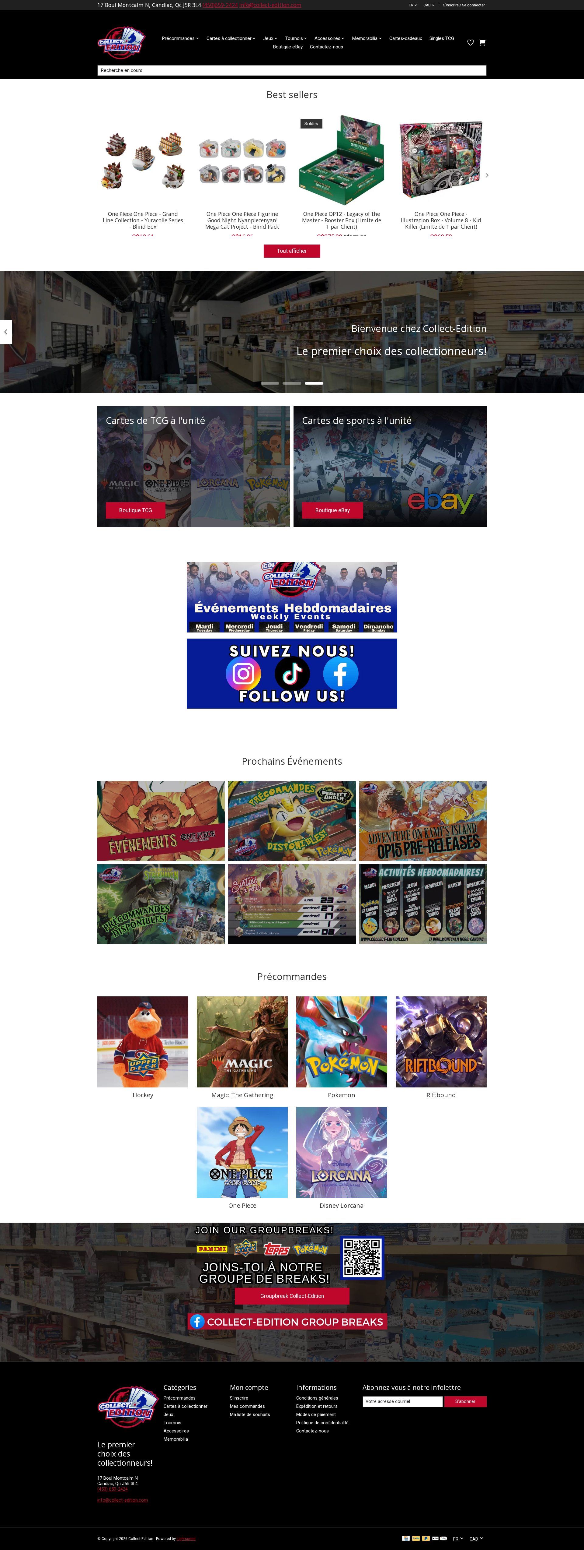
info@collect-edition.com (270, 5)
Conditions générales (317, 1398)
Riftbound (441, 1095)
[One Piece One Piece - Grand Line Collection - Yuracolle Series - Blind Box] (142, 160)
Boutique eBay (288, 47)
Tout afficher (292, 251)
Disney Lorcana (341, 1205)
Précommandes (180, 1398)
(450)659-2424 (220, 5)
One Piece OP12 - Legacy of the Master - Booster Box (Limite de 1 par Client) (341, 220)
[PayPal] (416, 1539)
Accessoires (176, 1431)
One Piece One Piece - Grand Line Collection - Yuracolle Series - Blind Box (143, 220)
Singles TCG (441, 38)
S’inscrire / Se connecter (464, 5)
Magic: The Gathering (242, 1095)
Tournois (172, 1422)
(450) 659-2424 (112, 1489)
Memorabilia (176, 1439)
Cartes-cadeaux (405, 38)
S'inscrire (239, 1398)
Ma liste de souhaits (250, 1414)
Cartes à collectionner (185, 1406)
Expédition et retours (317, 1406)
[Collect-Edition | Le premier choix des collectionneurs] (126, 42)
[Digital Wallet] (439, 1539)
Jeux (168, 1414)
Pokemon (341, 1095)
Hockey (143, 1095)
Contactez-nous (326, 47)
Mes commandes (247, 1406)
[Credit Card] (406, 1539)
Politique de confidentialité (322, 1422)
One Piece (242, 1205)
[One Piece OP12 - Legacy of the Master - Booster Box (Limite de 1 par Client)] (341, 160)
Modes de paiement (316, 1414)
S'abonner (465, 1401)
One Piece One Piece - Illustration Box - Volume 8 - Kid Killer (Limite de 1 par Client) (441, 220)
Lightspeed (186, 1539)
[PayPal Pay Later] (426, 1539)
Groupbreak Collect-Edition (292, 1296)
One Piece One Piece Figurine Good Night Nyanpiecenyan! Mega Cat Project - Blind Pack (242, 220)
